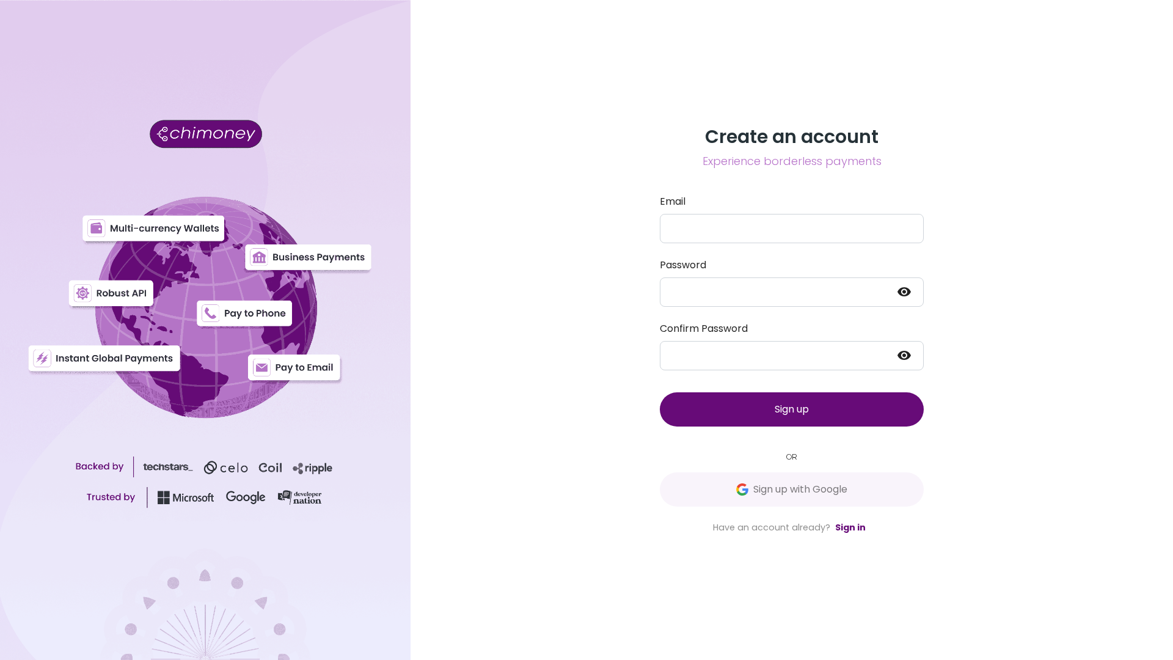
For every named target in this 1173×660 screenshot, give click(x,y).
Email (672, 201)
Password (683, 265)
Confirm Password (704, 328)
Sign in (850, 527)
